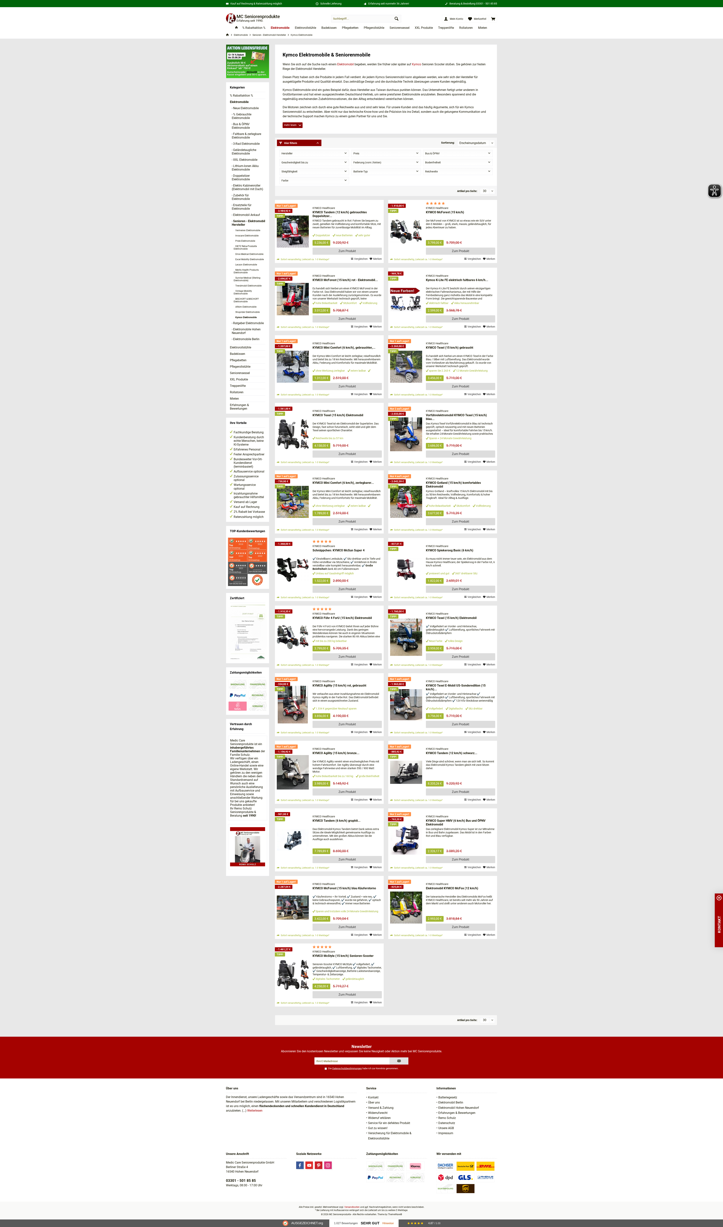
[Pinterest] (318, 1165)
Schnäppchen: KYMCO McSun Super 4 (339, 550)
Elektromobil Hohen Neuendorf (458, 1108)
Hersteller (287, 153)
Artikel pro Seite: (467, 191)
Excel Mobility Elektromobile (249, 259)
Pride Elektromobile (245, 241)
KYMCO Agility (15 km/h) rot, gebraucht (339, 685)
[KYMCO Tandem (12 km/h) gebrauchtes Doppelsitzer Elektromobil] (293, 231)
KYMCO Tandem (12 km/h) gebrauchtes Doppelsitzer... (340, 214)
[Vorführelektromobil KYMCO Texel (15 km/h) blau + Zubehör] (406, 434)
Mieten (234, 398)
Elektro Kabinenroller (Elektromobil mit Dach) (247, 187)
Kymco (416, 64)
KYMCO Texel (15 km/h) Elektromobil (338, 415)
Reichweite (431, 171)
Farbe (284, 180)
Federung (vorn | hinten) (367, 162)
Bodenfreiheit (433, 162)
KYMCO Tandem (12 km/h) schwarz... (451, 753)
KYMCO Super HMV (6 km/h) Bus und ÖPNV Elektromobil (455, 822)
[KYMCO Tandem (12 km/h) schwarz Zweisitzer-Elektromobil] (406, 772)
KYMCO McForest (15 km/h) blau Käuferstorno (344, 888)
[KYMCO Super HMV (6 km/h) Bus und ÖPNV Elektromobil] (406, 840)
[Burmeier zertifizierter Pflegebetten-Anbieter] (247, 633)
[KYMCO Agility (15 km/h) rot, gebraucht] (293, 704)
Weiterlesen (254, 1110)
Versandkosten (352, 1207)
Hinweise (388, 1223)
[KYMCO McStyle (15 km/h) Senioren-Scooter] (293, 975)
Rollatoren (236, 392)
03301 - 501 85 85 (486, 3)
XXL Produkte (239, 379)
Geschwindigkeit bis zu (294, 162)
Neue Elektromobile (245, 108)
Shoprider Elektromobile (247, 312)
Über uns (374, 1102)
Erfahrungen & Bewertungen (239, 406)
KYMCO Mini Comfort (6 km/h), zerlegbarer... (343, 483)
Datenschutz (446, 1123)
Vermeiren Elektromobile (247, 230)
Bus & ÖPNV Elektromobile (241, 126)
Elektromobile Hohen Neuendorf (246, 331)
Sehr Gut (370, 1223)
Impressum (445, 1133)
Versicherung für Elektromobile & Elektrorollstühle (389, 1135)
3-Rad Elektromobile (246, 144)
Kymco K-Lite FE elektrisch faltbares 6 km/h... (457, 280)
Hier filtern (290, 143)
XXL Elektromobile (244, 160)
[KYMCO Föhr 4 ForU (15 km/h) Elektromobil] (293, 637)
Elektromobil (345, 64)
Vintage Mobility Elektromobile (243, 292)
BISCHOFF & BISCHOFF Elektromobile (246, 300)
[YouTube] (309, 1165)
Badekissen (237, 354)
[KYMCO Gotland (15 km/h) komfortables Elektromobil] (406, 502)
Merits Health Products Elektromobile (246, 271)
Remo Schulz (447, 1118)
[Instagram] (328, 1165)
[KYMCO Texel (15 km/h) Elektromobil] (293, 434)
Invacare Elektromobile (247, 235)
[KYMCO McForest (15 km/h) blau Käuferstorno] (293, 907)
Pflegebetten (238, 360)
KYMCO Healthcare (324, 208)
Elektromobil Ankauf (246, 215)
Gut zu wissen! (377, 1128)
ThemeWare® (395, 1214)
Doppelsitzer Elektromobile (241, 177)
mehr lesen (290, 125)
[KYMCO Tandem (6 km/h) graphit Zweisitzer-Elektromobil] (293, 840)
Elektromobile (239, 102)
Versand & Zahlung (381, 1108)
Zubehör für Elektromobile (241, 197)
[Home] (236, 28)
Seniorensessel (240, 373)
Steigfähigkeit (289, 171)
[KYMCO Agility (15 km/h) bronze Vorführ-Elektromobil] (293, 772)
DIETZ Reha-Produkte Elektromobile (245, 247)
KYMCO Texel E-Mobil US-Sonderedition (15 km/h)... (456, 687)
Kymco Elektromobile (246, 317)
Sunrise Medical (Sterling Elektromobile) (247, 279)
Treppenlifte (238, 386)
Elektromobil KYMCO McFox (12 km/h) (452, 888)
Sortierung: (448, 142)
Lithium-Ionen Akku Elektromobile (245, 167)
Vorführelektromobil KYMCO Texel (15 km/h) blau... (456, 417)
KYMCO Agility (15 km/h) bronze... (336, 753)
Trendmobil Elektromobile (248, 285)
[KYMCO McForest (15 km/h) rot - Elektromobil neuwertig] (293, 299)
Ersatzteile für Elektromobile (241, 206)
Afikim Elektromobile (245, 307)
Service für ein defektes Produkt (389, 1123)
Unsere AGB (446, 1128)
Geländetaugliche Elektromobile (244, 151)
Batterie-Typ (360, 171)
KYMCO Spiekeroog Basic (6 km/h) (449, 550)
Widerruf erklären (379, 1118)
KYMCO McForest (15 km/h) (445, 212)
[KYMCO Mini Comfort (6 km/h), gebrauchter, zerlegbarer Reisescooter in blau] (293, 366)
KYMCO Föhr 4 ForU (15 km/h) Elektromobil (342, 618)
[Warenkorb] (493, 18)
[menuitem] (493, 18)
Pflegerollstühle (240, 366)
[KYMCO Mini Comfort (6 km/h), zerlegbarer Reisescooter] (293, 502)
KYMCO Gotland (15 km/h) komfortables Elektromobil (453, 484)
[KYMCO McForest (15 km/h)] (406, 231)
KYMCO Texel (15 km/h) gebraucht (449, 347)
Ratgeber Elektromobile (248, 323)
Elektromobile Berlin (245, 339)
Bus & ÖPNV (432, 153)
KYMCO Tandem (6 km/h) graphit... (337, 820)
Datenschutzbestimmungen (347, 1068)
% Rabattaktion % (241, 95)
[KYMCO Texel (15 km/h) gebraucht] (406, 366)
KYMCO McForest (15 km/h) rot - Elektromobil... (345, 280)
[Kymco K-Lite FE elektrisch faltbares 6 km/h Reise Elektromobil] (406, 299)
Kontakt (373, 1097)
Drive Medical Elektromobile (249, 254)
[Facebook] (300, 1165)
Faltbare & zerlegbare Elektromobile (246, 135)
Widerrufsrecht (377, 1113)
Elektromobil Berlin (450, 1102)
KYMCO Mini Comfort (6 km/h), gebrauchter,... (344, 347)
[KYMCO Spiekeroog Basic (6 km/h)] (406, 569)
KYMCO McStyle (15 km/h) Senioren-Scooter (343, 956)
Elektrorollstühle (240, 347)
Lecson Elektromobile (246, 264)
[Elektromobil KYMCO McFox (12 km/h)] (406, 907)
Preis (356, 153)
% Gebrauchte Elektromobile (241, 116)
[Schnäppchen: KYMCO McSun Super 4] (293, 569)
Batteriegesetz (447, 1097)
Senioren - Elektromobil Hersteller (248, 222)
